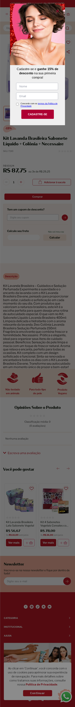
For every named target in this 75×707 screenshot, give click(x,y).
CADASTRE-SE (37, 114)
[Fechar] (57, 11)
